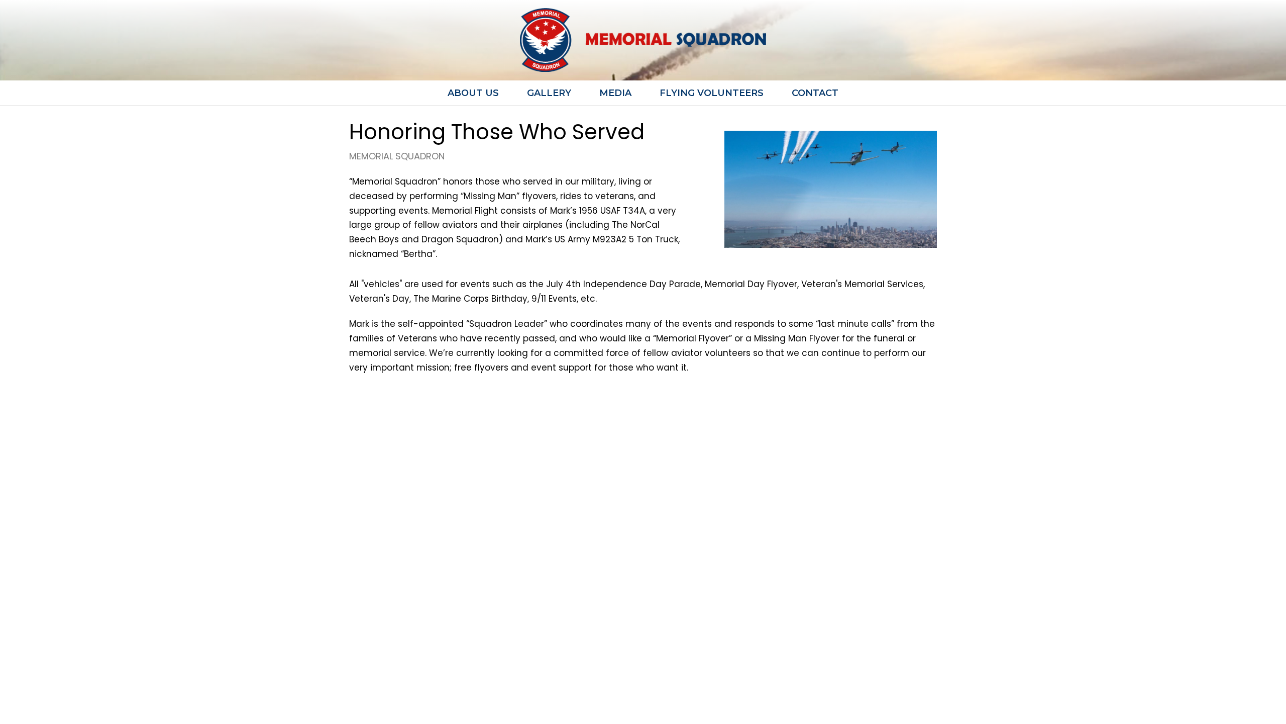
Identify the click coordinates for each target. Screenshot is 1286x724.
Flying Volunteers (712, 93)
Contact (815, 93)
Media (615, 93)
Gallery (549, 93)
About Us (473, 93)
